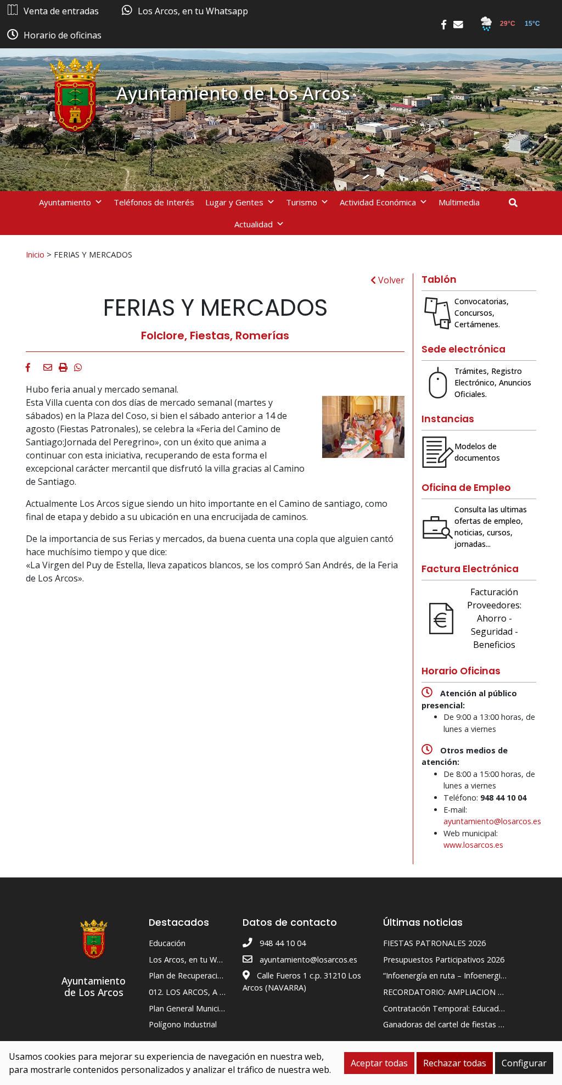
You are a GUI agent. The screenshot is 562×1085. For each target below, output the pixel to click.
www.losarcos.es (473, 845)
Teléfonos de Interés (154, 202)
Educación (167, 943)
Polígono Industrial (183, 1024)
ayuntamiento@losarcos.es (492, 821)
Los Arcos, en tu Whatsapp (198, 959)
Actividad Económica (378, 202)
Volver (390, 280)
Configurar (524, 1063)
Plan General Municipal (189, 1008)
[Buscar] (517, 203)
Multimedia (459, 202)
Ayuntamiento (65, 202)
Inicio (35, 254)
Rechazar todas (454, 1063)
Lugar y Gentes (234, 202)
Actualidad (253, 224)
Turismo (301, 202)
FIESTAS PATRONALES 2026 (434, 943)
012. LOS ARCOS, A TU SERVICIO (208, 992)
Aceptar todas (379, 1063)
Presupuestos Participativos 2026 (443, 959)
